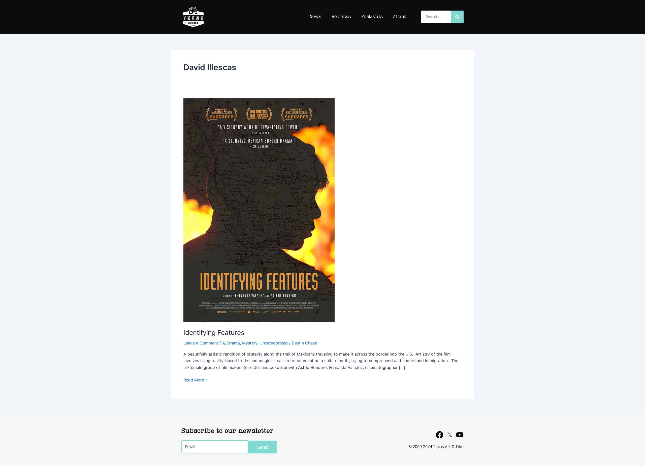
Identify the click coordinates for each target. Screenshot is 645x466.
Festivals (372, 17)
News (315, 17)
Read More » (195, 379)
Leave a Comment (200, 342)
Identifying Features (213, 332)
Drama (233, 342)
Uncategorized (274, 342)
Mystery (249, 342)
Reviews (341, 17)
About (399, 17)
